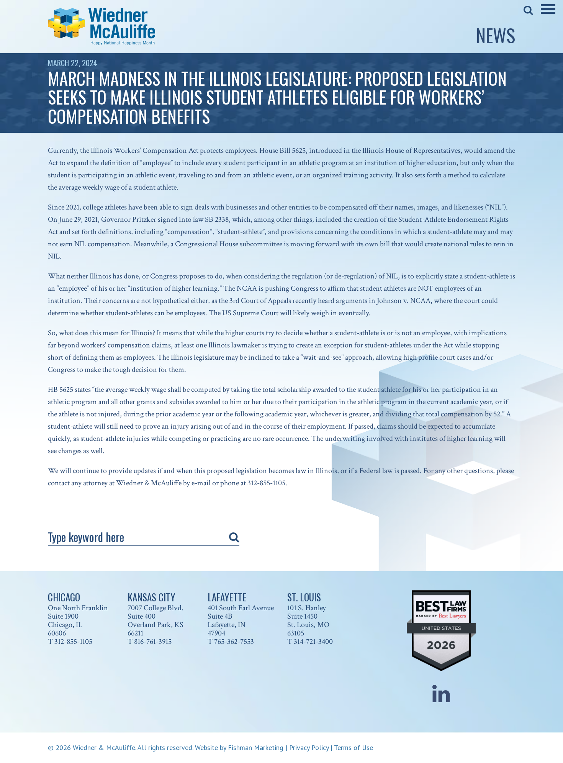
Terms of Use (353, 747)
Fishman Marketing (255, 747)
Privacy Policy (309, 747)
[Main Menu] (548, 14)
